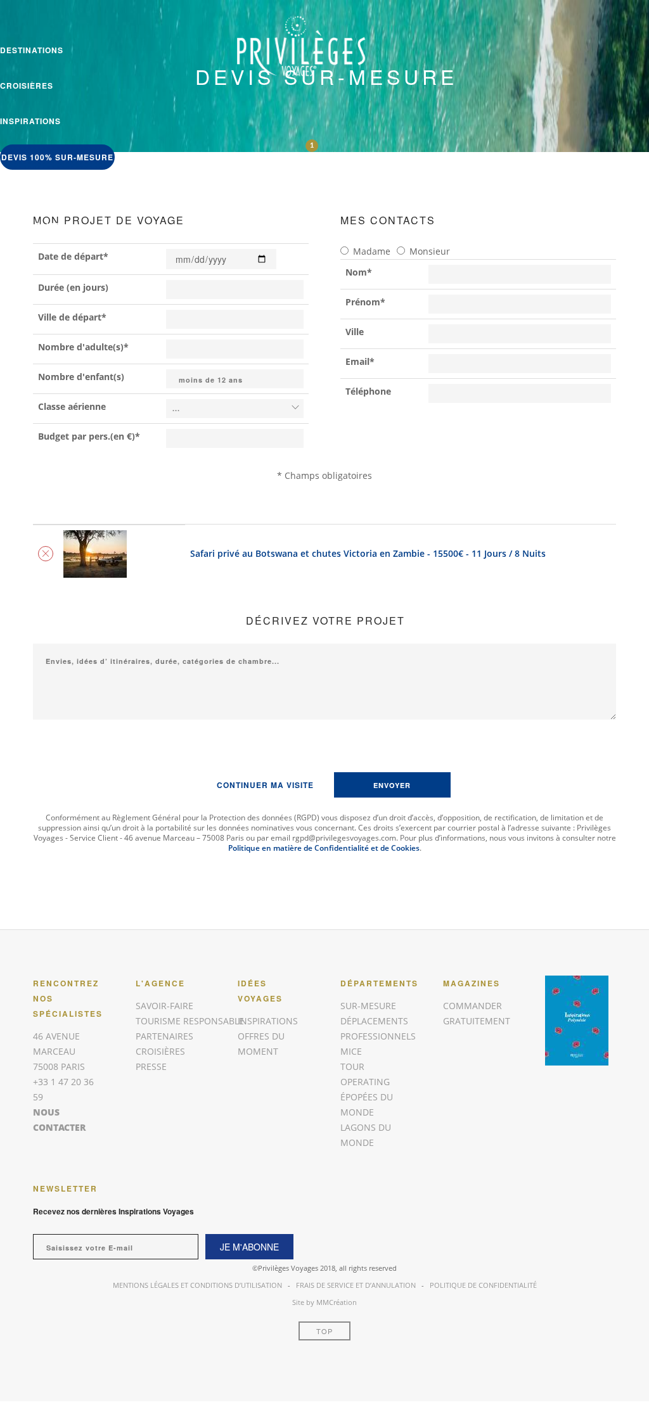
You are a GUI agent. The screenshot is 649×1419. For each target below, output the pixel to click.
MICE (351, 1051)
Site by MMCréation (324, 1302)
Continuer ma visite (265, 785)
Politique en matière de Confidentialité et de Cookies (324, 848)
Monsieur (429, 251)
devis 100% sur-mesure (57, 157)
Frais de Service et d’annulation (356, 1285)
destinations (31, 50)
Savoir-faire (164, 1006)
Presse (151, 1066)
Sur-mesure (368, 1006)
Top (324, 1331)
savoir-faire (30, 225)
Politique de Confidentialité (483, 1285)
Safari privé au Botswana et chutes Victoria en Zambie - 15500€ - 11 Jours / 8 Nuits (368, 553)
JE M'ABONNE (249, 1246)
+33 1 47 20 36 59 (37, 190)
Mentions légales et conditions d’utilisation (197, 1285)
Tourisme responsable (190, 1021)
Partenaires (164, 1036)
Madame (371, 251)
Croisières (26, 85)
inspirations (30, 121)
